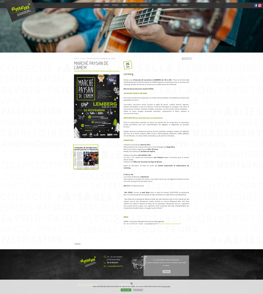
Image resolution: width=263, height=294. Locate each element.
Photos (154, 5)
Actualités (144, 5)
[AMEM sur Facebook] (255, 5)
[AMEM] (19, 11)
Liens (176, 5)
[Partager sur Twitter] (186, 59)
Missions (115, 5)
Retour (77, 244)
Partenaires (165, 5)
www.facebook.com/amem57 (170, 224)
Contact (184, 5)
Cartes (124, 5)
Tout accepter (126, 290)
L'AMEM (106, 5)
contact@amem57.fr (115, 266)
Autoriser (166, 271)
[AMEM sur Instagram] (259, 5)
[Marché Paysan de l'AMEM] (86, 157)
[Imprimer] (191, 58)
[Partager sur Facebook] (183, 59)
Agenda (134, 5)
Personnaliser (138, 290)
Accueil (97, 5)
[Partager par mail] (188, 59)
